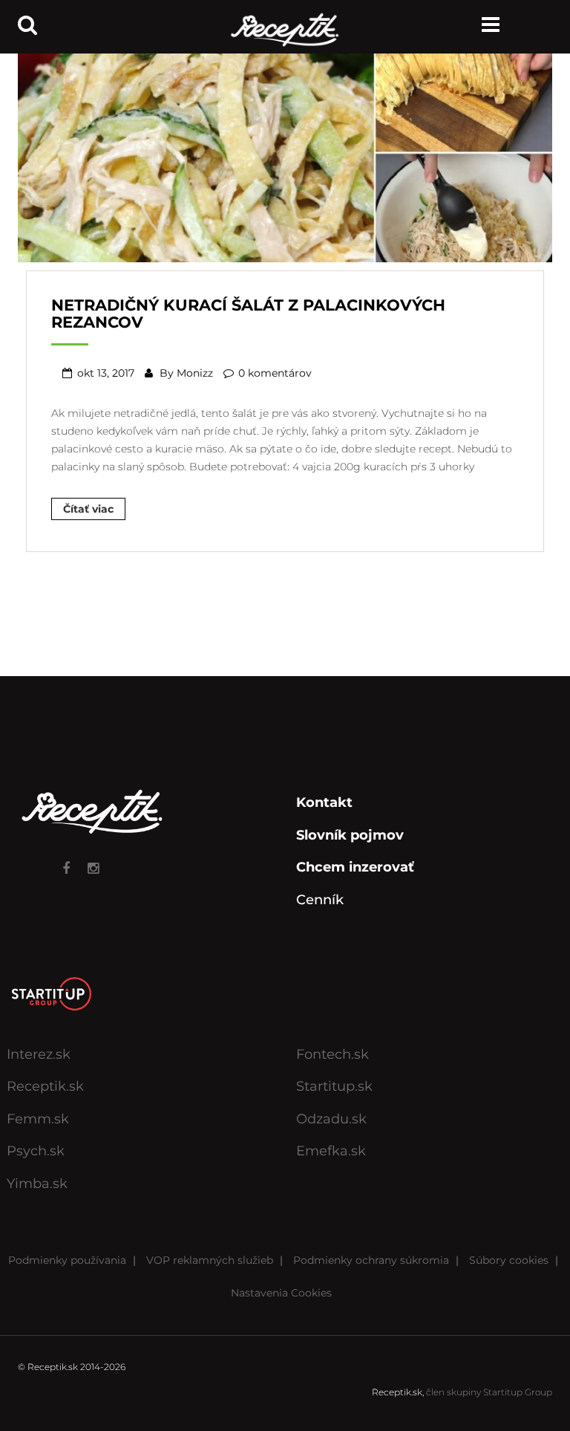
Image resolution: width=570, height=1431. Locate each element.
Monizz (195, 373)
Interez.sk (39, 1054)
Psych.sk (36, 1151)
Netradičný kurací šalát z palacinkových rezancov (248, 313)
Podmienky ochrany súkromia (371, 1260)
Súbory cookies (508, 1260)
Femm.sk (38, 1119)
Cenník (320, 900)
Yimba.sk (37, 1183)
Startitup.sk (334, 1086)
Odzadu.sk (331, 1119)
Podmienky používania (67, 1260)
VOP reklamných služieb (209, 1260)
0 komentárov (275, 373)
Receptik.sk (45, 1086)
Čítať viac (88, 509)
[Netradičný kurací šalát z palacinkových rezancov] (285, 151)
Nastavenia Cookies (281, 1292)
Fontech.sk (332, 1054)
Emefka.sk (331, 1151)
